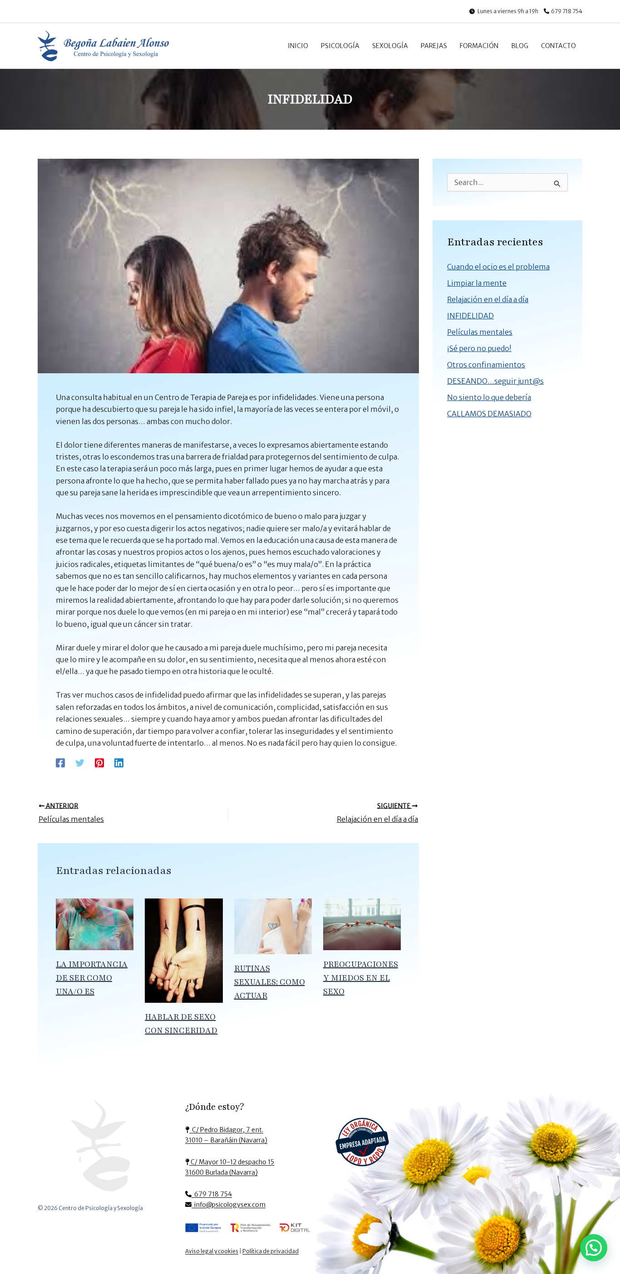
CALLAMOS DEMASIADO (489, 413)
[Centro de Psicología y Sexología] (100, 1148)
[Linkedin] (118, 762)
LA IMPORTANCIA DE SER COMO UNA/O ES (92, 978)
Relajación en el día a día (487, 299)
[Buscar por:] (507, 183)
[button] (593, 1247)
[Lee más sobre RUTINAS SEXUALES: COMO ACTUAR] (273, 925)
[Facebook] (60, 762)
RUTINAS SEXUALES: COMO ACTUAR (269, 982)
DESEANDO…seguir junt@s (495, 381)
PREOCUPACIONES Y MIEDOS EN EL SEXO (360, 978)
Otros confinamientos (486, 364)
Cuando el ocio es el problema (498, 266)
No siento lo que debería (489, 397)
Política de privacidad (270, 1251)
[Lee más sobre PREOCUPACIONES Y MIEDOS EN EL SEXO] (362, 923)
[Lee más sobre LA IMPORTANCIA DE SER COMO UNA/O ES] (94, 923)
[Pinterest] (99, 762)
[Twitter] (79, 762)
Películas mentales (479, 332)
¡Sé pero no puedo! (479, 348)
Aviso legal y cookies (211, 1251)
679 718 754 (566, 11)
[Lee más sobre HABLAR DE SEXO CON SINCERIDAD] (183, 949)
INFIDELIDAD (470, 315)
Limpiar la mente (477, 283)
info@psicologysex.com (229, 1205)
